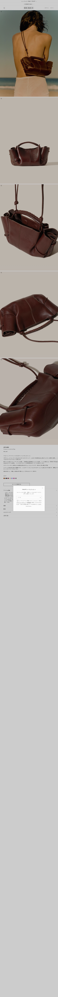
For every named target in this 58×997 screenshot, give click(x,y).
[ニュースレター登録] (40, 497)
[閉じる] (42, 488)
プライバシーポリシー (21, 502)
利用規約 (29, 502)
